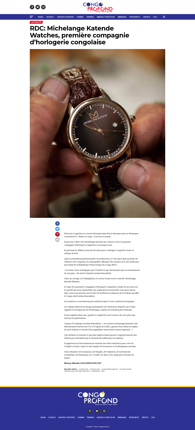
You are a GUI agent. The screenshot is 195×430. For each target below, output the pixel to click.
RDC (103, 371)
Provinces (90, 17)
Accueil (40, 17)
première (96, 371)
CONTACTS (146, 17)
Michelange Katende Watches (77, 371)
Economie (80, 17)
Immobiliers (122, 17)
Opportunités (134, 17)
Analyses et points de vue (106, 17)
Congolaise (95, 369)
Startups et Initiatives (65, 17)
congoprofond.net (110, 369)
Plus (155, 17)
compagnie (83, 369)
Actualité (49, 17)
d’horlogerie (126, 369)
